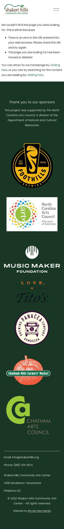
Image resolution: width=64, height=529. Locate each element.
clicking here (35, 75)
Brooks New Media (39, 511)
